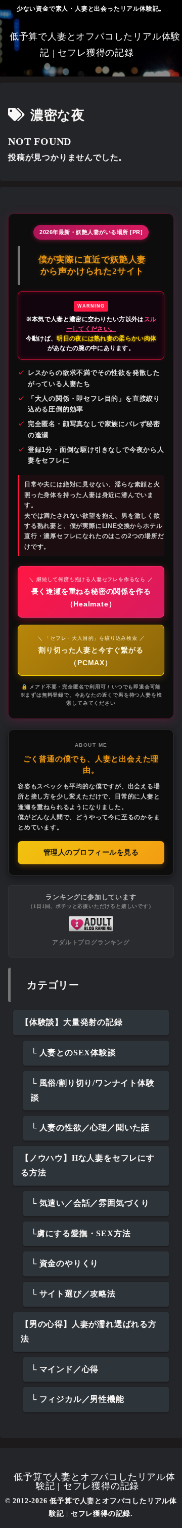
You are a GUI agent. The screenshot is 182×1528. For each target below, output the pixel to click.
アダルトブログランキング (91, 942)
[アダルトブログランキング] (91, 923)
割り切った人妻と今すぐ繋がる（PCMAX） (91, 651)
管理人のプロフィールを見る (91, 852)
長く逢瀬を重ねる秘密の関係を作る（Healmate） (91, 592)
